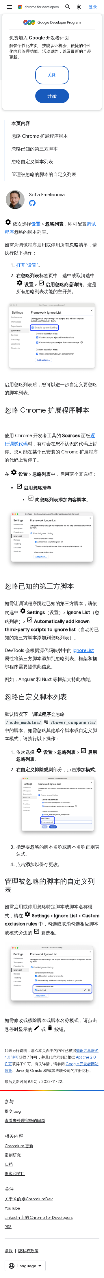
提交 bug (13, 1111)
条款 (9, 1250)
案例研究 (13, 1155)
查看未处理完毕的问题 (25, 1120)
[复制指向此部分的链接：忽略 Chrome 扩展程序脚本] (10, 418)
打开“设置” (27, 265)
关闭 (52, 75)
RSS (8, 1226)
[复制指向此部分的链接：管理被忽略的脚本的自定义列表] (17, 890)
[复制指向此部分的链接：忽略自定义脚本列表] (73, 697)
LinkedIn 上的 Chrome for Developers (39, 1217)
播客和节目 (15, 1173)
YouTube (12, 1208)
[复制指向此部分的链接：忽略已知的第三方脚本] (80, 586)
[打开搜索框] (67, 6)
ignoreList (83, 650)
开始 (52, 96)
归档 (9, 1164)
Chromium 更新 (19, 1145)
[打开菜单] (9, 7)
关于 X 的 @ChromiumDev (29, 1198)
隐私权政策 (28, 1250)
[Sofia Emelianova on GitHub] (32, 205)
